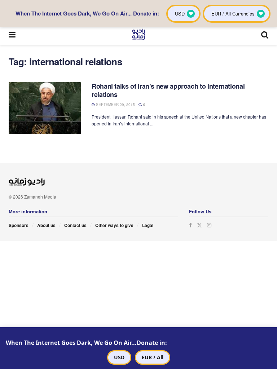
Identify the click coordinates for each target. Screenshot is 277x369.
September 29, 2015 (115, 104)
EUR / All (152, 357)
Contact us (75, 225)
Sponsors (18, 225)
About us (46, 225)
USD (119, 357)
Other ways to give (114, 225)
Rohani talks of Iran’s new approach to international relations (168, 90)
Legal (147, 225)
